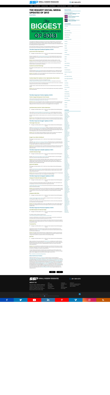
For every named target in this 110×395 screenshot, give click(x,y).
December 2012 (67, 200)
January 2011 (66, 211)
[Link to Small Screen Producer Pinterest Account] (62, 300)
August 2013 (66, 192)
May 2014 (66, 183)
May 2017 (66, 152)
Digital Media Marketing (69, 12)
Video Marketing (67, 93)
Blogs (65, 12)
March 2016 (66, 162)
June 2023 (66, 119)
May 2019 (66, 139)
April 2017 (66, 153)
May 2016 (66, 160)
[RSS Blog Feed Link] (103, 300)
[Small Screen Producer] (44, 2)
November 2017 (67, 146)
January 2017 (66, 156)
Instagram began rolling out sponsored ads (35, 185)
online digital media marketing (33, 258)
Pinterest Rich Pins (47, 241)
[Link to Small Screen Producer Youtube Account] (34, 300)
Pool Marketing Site (67, 69)
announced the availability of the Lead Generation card (42, 112)
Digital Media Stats (67, 34)
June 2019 (66, 138)
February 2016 (67, 163)
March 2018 (66, 145)
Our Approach (63, 282)
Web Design (66, 98)
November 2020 (67, 125)
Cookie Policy (36, 295)
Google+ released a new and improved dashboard (40, 141)
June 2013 (66, 194)
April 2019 (66, 140)
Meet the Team (50, 285)
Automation (66, 26)
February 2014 (67, 186)
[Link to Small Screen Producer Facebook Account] (7, 300)
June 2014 (66, 182)
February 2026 (67, 112)
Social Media (66, 82)
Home (49, 282)
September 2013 (67, 191)
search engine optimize (58, 260)
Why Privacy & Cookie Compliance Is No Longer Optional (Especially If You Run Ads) (72, 13)
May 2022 (66, 120)
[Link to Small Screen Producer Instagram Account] (89, 300)
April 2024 (66, 113)
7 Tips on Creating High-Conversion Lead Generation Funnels (74, 20)
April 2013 (66, 196)
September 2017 (67, 148)
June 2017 (66, 151)
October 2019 (67, 134)
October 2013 (67, 190)
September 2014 (67, 179)
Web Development (67, 100)
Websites (66, 102)
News (65, 61)
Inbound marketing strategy (39, 262)
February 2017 (67, 155)
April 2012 (66, 209)
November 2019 (67, 133)
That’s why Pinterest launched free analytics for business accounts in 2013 (40, 215)
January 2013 (66, 199)
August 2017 (66, 149)
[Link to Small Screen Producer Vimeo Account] (75, 300)
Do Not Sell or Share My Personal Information (52, 295)
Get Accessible (63, 288)
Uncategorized (70, 15)
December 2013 (67, 188)
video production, (45, 263)
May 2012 (66, 208)
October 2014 (67, 178)
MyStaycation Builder (64, 287)
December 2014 (67, 176)
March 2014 (66, 185)
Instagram (66, 50)
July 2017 (66, 150)
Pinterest (66, 67)
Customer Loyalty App (51, 288)
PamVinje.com (72, 282)
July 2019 (66, 137)
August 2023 (66, 117)
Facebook (66, 41)
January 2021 (66, 123)
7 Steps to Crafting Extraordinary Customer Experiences (73, 17)
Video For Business (73, 286)
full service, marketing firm (41, 257)
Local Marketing (67, 54)
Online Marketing (67, 63)
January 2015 (66, 175)
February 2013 (67, 198)
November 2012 (67, 201)
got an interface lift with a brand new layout (38, 127)
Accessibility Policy (41, 295)
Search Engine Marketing (68, 76)
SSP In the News (67, 87)
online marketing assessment (45, 266)
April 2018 (66, 144)
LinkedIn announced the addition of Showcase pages (40, 156)
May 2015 (66, 171)
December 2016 (67, 157)
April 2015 (66, 172)
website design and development (41, 259)
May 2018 (66, 143)
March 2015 (66, 173)
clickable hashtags (38, 70)
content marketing (48, 262)
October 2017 (67, 147)
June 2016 (66, 159)
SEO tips (66, 80)
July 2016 (66, 158)
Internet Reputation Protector (74, 285)
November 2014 (67, 177)
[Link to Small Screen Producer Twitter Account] (21, 300)
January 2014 (66, 187)
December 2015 (67, 164)
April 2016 (66, 161)
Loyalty (66, 56)
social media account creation (57, 259)
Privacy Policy (31, 295)
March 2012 (66, 210)
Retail (65, 74)
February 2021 (67, 122)
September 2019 (67, 135)
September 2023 (67, 116)
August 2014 (66, 180)
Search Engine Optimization (69, 78)
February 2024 (67, 115)
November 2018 (67, 141)
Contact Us (62, 286)
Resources (62, 285)
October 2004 (67, 212)
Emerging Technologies (68, 39)
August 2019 (66, 136)
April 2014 (66, 184)
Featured (66, 43)
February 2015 (67, 174)
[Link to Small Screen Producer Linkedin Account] (48, 300)
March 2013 (66, 197)
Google (66, 45)
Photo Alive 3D (50, 287)
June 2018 (66, 142)
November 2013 (67, 189)
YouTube (66, 106)
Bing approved (51, 261)
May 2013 (66, 195)
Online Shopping (67, 65)
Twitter (66, 89)
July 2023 (66, 118)
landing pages (59, 263)
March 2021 (66, 121)
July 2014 (66, 181)
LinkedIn (66, 52)
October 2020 (67, 126)
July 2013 (66, 193)
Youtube (66, 104)
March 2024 (66, 114)
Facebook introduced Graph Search (44, 56)
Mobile (66, 58)
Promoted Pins (40, 229)
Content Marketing (67, 30)
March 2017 (66, 154)
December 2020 (67, 124)
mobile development (49, 259)
